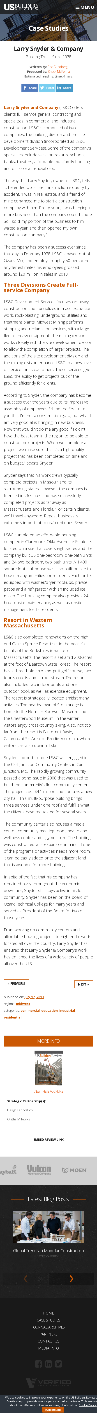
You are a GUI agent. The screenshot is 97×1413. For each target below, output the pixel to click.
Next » (83, 984)
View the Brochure (48, 1091)
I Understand (53, 1409)
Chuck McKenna (59, 71)
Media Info (48, 1348)
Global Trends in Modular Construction (48, 1250)
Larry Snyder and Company (31, 107)
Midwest (23, 1004)
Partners (49, 1334)
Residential (12, 1017)
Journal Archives (48, 1327)
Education (49, 1010)
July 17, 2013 (34, 997)
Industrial (67, 1010)
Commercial (30, 1010)
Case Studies (48, 1320)
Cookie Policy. (88, 1405)
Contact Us (48, 1341)
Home (48, 1313)
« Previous (16, 983)
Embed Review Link (48, 1139)
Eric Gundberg (57, 67)
